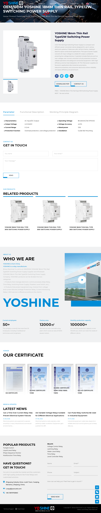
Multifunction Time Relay (12, 455)
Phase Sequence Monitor (12, 453)
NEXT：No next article (62, 93)
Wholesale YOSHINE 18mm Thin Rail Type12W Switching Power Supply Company (24, 274)
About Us (53, 4)
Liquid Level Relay (9, 450)
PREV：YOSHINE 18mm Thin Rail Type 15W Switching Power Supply (76, 91)
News (63, 4)
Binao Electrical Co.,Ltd (79, 507)
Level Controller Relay (55, 456)
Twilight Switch (8, 448)
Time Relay (51, 454)
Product (41, 4)
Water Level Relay (53, 451)
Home (32, 4)
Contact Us (74, 4)
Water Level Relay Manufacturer (87, 509)
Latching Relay (52, 449)
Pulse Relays (29, 475)
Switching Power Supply (26, 16)
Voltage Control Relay (55, 446)
